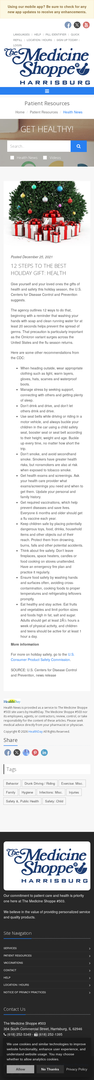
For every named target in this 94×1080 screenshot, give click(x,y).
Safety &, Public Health (22, 801)
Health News (27, 157)
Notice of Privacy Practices (25, 992)
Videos (55, 157)
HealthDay (35, 732)
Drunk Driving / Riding (40, 783)
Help (37, 34)
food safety (40, 577)
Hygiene (27, 792)
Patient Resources (44, 112)
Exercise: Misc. (72, 783)
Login (17, 45)
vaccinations (50, 502)
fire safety (47, 550)
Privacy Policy (76, 1069)
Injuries (74, 792)
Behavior (12, 783)
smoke (34, 453)
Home (20, 112)
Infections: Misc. (51, 792)
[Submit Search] (79, 146)
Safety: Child (54, 801)
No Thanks (50, 1069)
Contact (10, 970)
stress (38, 389)
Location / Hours (39, 40)
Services (10, 948)
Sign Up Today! (67, 40)
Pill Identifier (56, 34)
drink (33, 405)
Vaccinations (13, 962)
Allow (20, 1069)
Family (10, 792)
